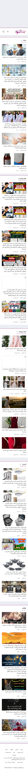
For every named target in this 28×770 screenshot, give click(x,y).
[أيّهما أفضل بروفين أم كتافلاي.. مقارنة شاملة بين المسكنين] (14, 162)
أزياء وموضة (17, 352)
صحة (24, 40)
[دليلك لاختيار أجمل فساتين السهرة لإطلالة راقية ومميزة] (14, 426)
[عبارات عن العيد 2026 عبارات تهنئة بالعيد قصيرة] (14, 688)
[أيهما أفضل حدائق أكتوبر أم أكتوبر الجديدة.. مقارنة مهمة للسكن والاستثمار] (14, 547)
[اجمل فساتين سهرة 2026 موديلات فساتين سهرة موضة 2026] (14, 344)
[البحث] (3, 31)
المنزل (24, 464)
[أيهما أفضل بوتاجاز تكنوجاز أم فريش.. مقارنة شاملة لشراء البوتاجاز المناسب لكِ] (14, 590)
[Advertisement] (14, 14)
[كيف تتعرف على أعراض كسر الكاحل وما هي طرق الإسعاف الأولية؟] (14, 142)
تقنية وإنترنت (15, 203)
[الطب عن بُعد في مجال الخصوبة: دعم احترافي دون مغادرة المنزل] (14, 53)
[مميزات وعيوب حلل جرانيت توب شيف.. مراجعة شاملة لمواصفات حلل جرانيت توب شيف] (14, 569)
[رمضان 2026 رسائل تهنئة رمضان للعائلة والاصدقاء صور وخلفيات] (14, 708)
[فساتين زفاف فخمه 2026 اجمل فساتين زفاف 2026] (14, 385)
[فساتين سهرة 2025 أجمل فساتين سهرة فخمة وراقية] (14, 446)
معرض (11, 393)
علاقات (18, 629)
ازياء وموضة (22, 331)
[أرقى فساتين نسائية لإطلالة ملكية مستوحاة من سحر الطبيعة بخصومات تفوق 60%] (14, 365)
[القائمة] (7, 31)
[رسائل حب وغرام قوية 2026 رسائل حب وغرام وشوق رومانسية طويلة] (14, 621)
